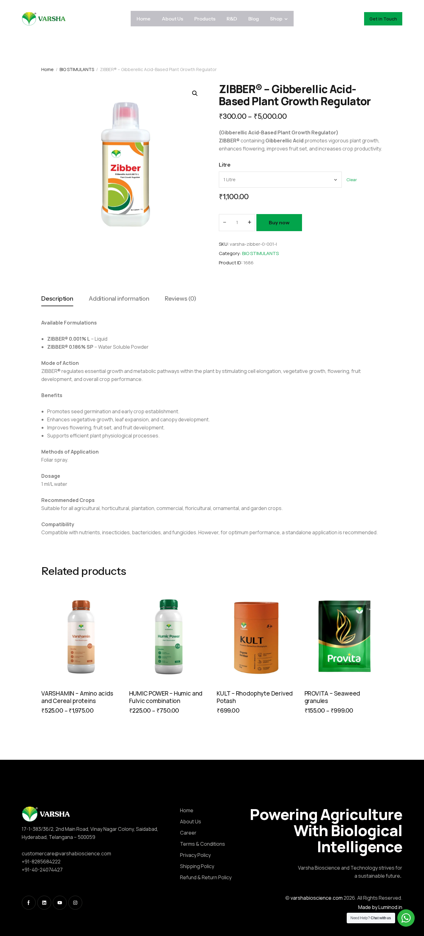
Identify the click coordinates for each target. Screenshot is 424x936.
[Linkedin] (44, 903)
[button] (195, 93)
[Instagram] (75, 903)
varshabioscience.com (317, 897)
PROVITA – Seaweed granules (332, 697)
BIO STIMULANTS (77, 69)
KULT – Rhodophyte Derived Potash (255, 697)
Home (47, 69)
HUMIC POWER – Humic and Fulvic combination (166, 697)
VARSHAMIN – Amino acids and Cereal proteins (77, 697)
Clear (351, 180)
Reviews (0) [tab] (180, 298)
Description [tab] (57, 298)
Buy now (279, 222)
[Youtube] (60, 903)
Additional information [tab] (119, 298)
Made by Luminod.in (380, 907)
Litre (224, 165)
